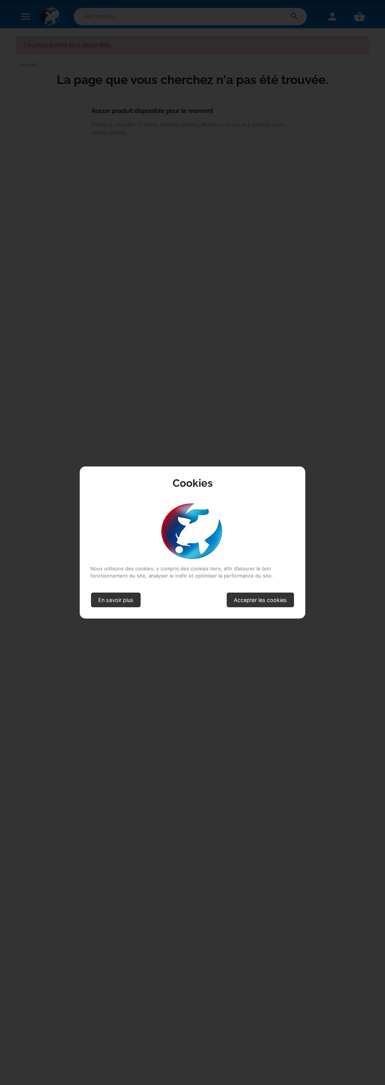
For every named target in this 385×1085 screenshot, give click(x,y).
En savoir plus (115, 600)
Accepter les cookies (260, 600)
